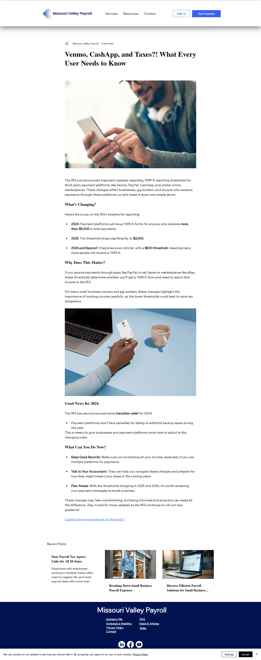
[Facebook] (130, 644)
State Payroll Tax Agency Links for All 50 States (68, 559)
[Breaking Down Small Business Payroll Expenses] (130, 564)
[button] (131, 13)
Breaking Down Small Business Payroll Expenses (130, 587)
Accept (245, 654)
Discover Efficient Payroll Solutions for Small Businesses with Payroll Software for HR (187, 587)
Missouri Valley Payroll (132, 609)
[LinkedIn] (121, 644)
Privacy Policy (140, 654)
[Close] (257, 654)
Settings (229, 654)
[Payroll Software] (188, 564)
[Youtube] (139, 644)
